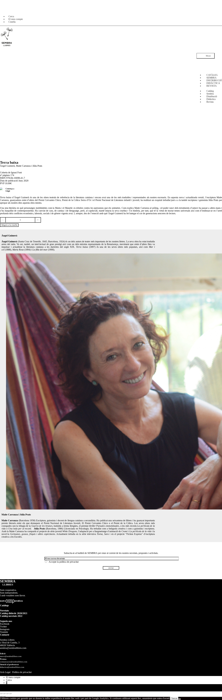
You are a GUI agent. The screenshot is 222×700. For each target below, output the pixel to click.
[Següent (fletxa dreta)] (4, 696)
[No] (179, 699)
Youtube (4, 632)
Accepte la (63, 562)
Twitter (3, 626)
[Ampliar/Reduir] (1, 693)
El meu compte (13, 677)
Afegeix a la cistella (9, 225)
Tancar (174, 698)
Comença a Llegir (10, 190)
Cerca (9, 680)
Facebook (4, 624)
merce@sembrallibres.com (10, 656)
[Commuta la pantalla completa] (4, 693)
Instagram (4, 629)
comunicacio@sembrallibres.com (13, 662)
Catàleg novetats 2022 (11, 616)
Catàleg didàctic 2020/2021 (13, 613)
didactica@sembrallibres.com (12, 667)
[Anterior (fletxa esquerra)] (1, 696)
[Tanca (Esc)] (10, 693)
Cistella (12, 22)
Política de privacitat (22, 672)
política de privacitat (69, 562)
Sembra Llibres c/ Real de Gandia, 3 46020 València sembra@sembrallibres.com (13, 644)
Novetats (4, 610)
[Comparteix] (7, 693)
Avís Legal (5, 672)
